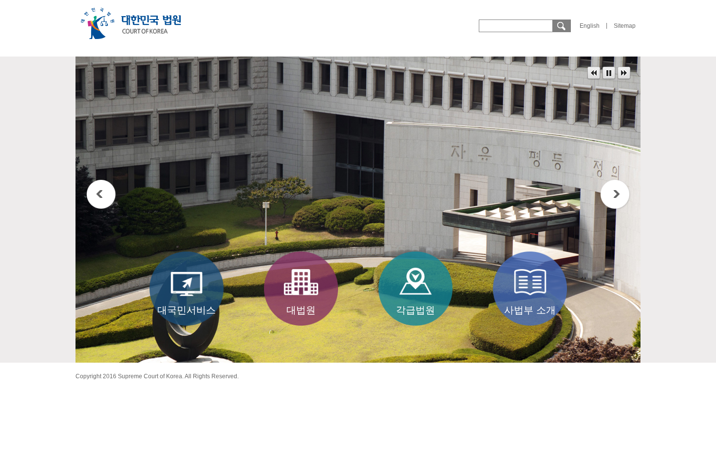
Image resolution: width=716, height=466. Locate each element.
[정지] (609, 73)
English (590, 25)
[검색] (561, 25)
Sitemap (625, 25)
